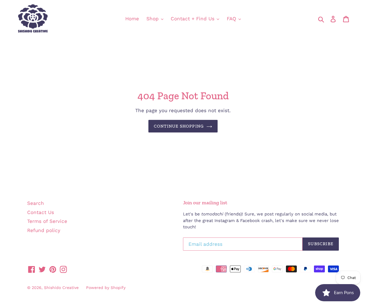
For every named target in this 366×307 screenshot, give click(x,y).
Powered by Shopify (106, 287)
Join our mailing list (205, 203)
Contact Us (40, 212)
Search (35, 203)
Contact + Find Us (193, 18)
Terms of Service (47, 221)
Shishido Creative (61, 287)
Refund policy (43, 230)
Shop (153, 18)
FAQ (232, 18)
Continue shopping (179, 126)
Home (132, 18)
